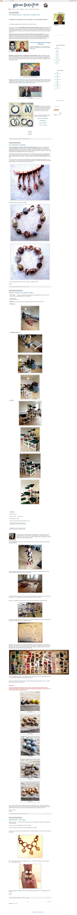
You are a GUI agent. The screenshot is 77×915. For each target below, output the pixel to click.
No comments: (24, 138)
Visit (56, 106)
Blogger (43, 912)
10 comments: (24, 897)
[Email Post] (28, 138)
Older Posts (49, 901)
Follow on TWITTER (43, 125)
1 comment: (24, 813)
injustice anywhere (33, 24)
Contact (26, 9)
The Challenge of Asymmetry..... (18, 145)
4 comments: (24, 286)
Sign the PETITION (42, 122)
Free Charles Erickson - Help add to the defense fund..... (25, 15)
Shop (17, 9)
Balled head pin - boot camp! (17, 820)
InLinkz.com (55, 89)
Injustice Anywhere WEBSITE (42, 118)
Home (10, 9)
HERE (45, 19)
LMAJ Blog (22, 9)
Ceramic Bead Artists (57, 85)
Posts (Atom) (15, 903)
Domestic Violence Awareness (34, 9)
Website (13, 9)
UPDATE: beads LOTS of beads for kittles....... (22, 292)
